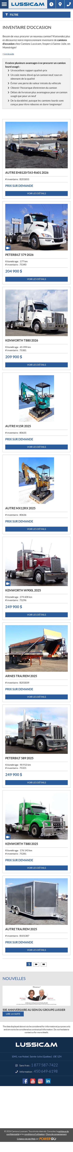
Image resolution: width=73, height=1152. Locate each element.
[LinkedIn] (48, 1081)
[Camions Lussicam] (27, 4)
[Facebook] (25, 1081)
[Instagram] (40, 1081)
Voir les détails (36, 193)
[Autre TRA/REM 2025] (36, 901)
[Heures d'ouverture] (51, 4)
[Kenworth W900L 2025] (36, 562)
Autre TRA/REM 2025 (21, 929)
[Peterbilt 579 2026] (36, 227)
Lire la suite (8, 54)
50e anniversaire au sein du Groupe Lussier (34, 1009)
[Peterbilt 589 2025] (36, 730)
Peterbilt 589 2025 (19, 758)
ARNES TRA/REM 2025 (21, 676)
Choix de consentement (56, 1134)
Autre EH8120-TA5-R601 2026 (26, 172)
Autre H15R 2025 (18, 426)
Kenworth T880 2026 (21, 340)
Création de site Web (26, 1139)
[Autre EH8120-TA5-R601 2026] (36, 145)
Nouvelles (14, 978)
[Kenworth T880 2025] (36, 816)
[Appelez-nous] (69, 4)
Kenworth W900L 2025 (23, 590)
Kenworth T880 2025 (21, 844)
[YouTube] (32, 1081)
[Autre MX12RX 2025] (36, 480)
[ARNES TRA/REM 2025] (36, 648)
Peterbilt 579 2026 (19, 255)
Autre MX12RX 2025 (20, 508)
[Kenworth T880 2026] (36, 313)
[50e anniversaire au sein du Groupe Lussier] (36, 996)
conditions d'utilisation (34, 1134)
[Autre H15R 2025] (36, 398)
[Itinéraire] (60, 4)
